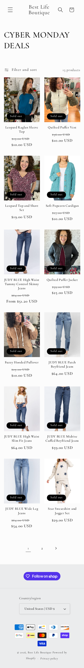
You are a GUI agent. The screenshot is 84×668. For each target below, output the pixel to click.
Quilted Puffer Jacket (62, 280)
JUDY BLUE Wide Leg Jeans (21, 511)
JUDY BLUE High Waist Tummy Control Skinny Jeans (21, 284)
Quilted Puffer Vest (62, 127)
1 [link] (28, 548)
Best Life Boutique (40, 652)
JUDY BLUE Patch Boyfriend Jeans (62, 364)
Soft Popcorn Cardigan (62, 206)
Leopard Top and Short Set (21, 208)
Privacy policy (49, 658)
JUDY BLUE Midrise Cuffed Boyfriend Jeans (62, 438)
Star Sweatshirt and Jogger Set (62, 511)
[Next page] (55, 548)
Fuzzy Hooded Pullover (22, 362)
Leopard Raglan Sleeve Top (21, 129)
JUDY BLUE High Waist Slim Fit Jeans (21, 438)
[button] (10, 9)
